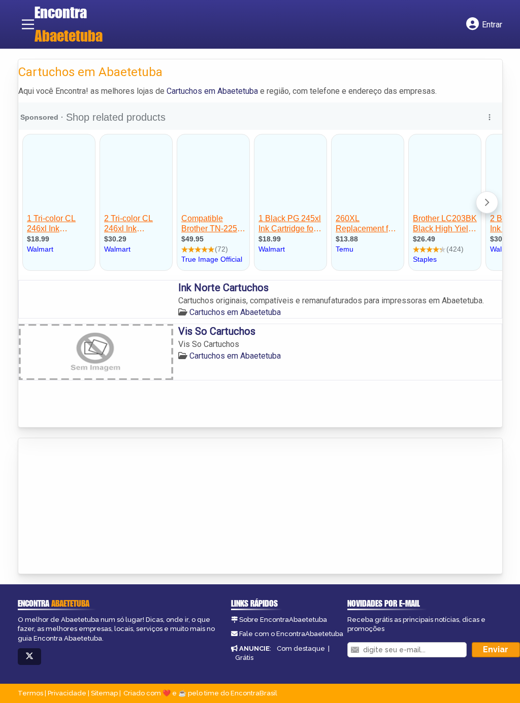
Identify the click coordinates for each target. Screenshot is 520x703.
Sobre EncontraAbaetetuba (283, 619)
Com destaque (301, 648)
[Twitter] (29, 656)
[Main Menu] (28, 24)
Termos (30, 693)
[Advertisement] (94, 506)
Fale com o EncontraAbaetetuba (291, 634)
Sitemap (104, 693)
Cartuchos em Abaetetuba (212, 91)
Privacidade (67, 693)
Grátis (244, 657)
